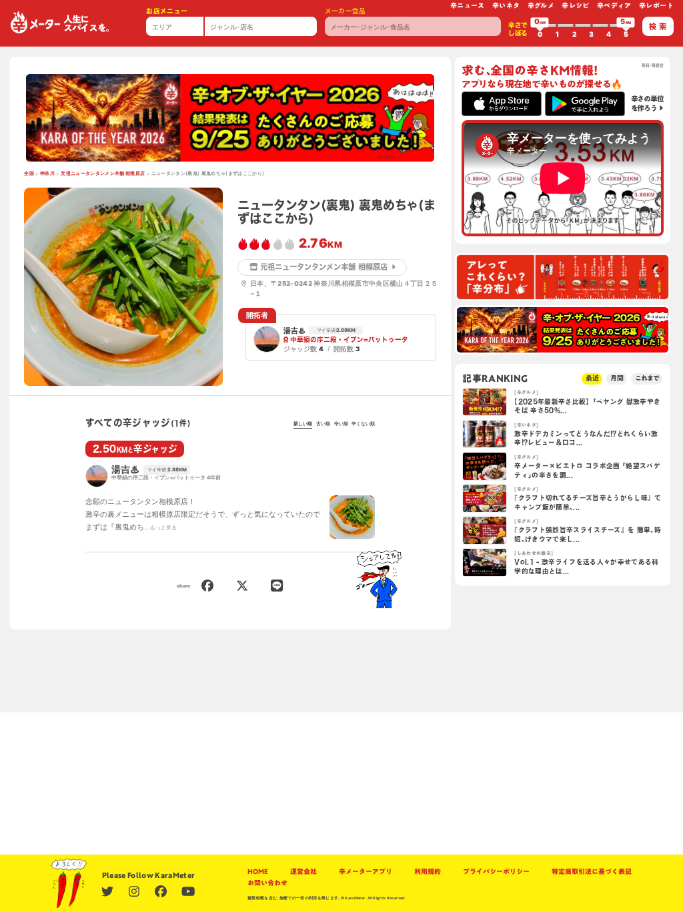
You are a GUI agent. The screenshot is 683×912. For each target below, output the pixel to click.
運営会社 (303, 872)
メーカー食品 (345, 11)
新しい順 (302, 424)
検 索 (657, 26)
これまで (647, 378)
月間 (617, 378)
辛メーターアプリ (365, 872)
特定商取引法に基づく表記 (592, 872)
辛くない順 (363, 424)
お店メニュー (166, 11)
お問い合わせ (267, 883)
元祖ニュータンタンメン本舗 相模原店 (103, 173)
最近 (592, 378)
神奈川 (47, 173)
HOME (257, 872)
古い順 (323, 424)
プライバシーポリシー (496, 872)
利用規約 (427, 872)
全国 (29, 173)
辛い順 (341, 424)
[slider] (539, 25)
